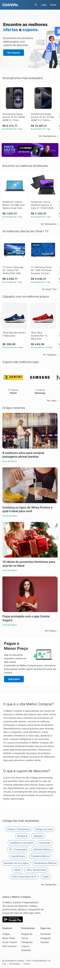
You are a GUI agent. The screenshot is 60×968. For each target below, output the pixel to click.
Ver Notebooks (48, 224)
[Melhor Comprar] (17, 5)
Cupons (25, 946)
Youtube (44, 942)
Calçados (38, 836)
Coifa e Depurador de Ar (24, 876)
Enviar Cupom (9, 942)
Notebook (22, 836)
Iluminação (44, 842)
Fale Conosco (9, 946)
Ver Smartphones (47, 136)
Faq (4, 964)
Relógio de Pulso (44, 829)
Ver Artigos (50, 630)
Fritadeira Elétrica (40, 856)
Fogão (45, 876)
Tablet (17, 869)
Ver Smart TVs (49, 289)
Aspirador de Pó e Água (16, 863)
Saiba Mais (14, 679)
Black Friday (8, 938)
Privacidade (14, 964)
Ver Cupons (13, 52)
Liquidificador (18, 856)
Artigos (6, 934)
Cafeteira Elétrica (42, 849)
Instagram (45, 938)
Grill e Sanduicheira (36, 869)
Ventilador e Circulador (21, 842)
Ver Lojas (51, 400)
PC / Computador (18, 849)
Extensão (26, 950)
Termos (26, 964)
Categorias (27, 942)
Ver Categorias (48, 884)
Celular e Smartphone (18, 829)
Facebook (45, 934)
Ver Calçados (49, 354)
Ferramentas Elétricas (45, 863)
